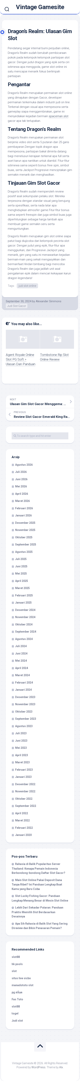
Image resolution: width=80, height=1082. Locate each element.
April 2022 (21, 813)
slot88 (16, 956)
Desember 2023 (25, 697)
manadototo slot (22, 985)
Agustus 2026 (24, 464)
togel (15, 1013)
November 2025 (25, 530)
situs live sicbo (21, 978)
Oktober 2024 (23, 624)
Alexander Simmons (48, 301)
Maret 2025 (22, 588)
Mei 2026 (21, 486)
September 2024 (25, 631)
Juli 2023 (21, 733)
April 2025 (21, 580)
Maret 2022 (22, 820)
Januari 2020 (23, 834)
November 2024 (25, 617)
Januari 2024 (23, 689)
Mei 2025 (21, 573)
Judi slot (17, 1020)
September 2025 (25, 544)
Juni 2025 (21, 566)
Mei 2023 (21, 747)
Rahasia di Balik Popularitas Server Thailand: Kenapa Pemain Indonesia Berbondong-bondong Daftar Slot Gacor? (38, 868)
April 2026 (21, 493)
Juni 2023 (21, 740)
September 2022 (25, 805)
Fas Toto (17, 999)
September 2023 (25, 718)
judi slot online (27, 285)
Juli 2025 (21, 559)
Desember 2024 (25, 609)
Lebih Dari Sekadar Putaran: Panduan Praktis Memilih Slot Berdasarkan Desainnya (37, 912)
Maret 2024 (22, 675)
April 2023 (21, 755)
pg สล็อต (17, 992)
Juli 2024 (21, 646)
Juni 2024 (21, 653)
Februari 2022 (24, 827)
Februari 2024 (24, 682)
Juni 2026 (21, 479)
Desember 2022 (25, 784)
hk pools (17, 964)
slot (14, 971)
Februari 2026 (24, 508)
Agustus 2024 (24, 639)
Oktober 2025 (23, 537)
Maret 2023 (22, 762)
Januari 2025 (23, 602)
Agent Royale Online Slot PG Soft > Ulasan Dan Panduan (20, 359)
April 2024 (21, 668)
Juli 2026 (21, 471)
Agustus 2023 (24, 726)
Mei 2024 (21, 660)
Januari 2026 (23, 515)
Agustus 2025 (24, 551)
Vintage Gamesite (40, 7)
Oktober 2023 (23, 711)
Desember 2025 (25, 522)
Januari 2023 (23, 776)
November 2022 (25, 791)
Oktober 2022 (23, 798)
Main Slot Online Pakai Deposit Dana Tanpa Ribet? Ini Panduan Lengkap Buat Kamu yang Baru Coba (37, 884)
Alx (61, 1067)
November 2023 (25, 704)
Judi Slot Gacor (16, 305)
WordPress (38, 1067)
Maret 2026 (22, 500)
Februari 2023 (24, 769)
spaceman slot (58, 116)
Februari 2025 (24, 595)
